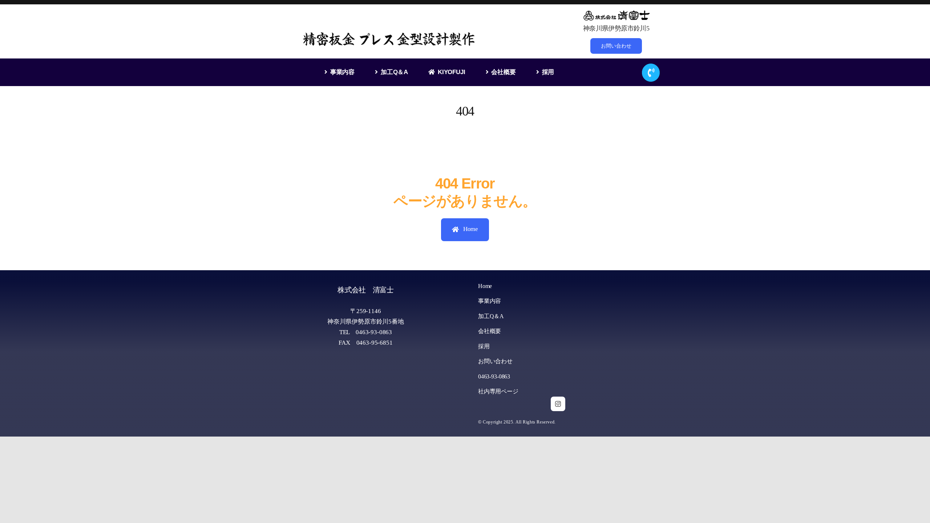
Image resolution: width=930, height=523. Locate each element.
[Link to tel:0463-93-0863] (651, 72)
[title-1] (389, 34)
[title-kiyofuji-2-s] (616, 12)
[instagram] (558, 404)
